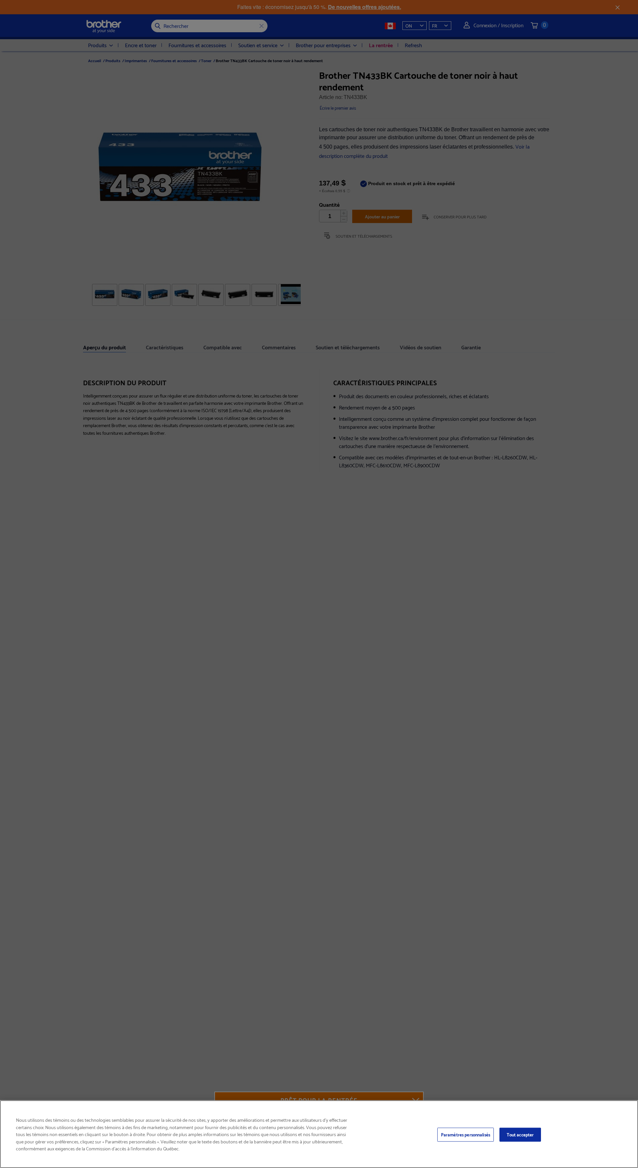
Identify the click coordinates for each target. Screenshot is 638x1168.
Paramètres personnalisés (465, 1134)
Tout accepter (520, 1134)
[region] (319, 1134)
